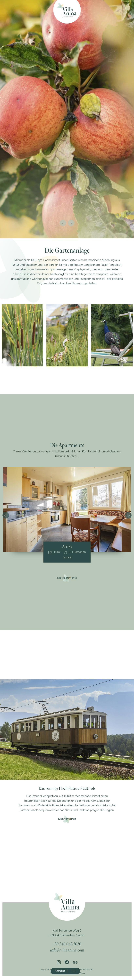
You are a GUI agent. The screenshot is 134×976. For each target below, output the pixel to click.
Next (71, 223)
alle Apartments (67, 578)
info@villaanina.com (67, 950)
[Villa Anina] (67, 10)
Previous (63, 223)
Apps (82, 973)
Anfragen (60, 971)
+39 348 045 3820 (67, 944)
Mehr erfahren (67, 819)
